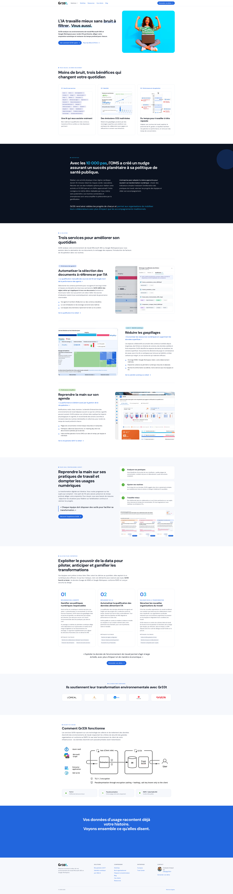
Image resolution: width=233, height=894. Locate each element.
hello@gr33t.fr (167, 871)
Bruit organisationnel (120, 870)
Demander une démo (166, 3)
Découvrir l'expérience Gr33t (70, 516)
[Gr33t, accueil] (63, 3)
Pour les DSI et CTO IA (91, 43)
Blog (106, 3)
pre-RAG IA (97, 873)
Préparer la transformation (122, 873)
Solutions (73, 3)
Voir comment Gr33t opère (70, 43)
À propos (140, 868)
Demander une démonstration (116, 844)
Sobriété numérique (100, 870)
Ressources (91, 3)
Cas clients (100, 3)
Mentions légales (170, 889)
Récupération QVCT (100, 868)
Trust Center (141, 870)
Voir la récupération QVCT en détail (71, 441)
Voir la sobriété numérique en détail (138, 375)
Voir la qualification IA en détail (69, 313)
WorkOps (82, 3)
